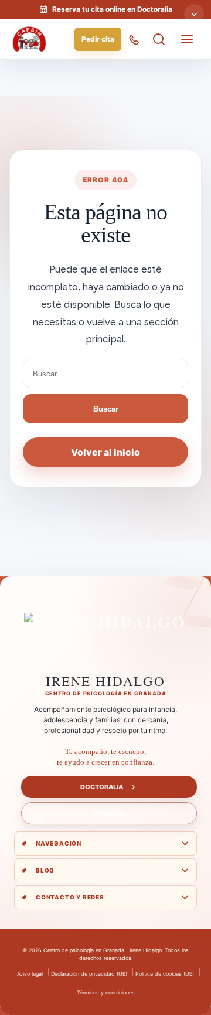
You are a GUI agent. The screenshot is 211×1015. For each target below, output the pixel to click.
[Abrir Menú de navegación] (187, 39)
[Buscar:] (105, 373)
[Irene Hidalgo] (105, 640)
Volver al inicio (105, 452)
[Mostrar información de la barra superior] (194, 14)
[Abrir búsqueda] (159, 39)
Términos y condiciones (106, 992)
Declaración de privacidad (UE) (89, 973)
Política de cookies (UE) (164, 973)
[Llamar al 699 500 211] (134, 39)
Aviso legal (30, 973)
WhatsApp (109, 813)
